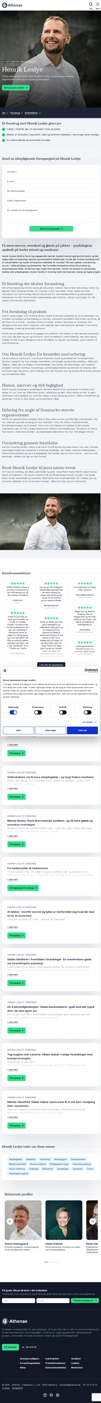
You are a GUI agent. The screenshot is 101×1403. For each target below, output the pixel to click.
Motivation (77, 1367)
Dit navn (12, 172)
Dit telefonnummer (16, 191)
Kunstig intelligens (29, 1358)
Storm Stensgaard (16, 1243)
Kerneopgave (60, 1159)
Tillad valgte (50, 730)
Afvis (18, 730)
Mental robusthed (17, 1164)
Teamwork (77, 1169)
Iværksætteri (52, 1358)
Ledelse (75, 1363)
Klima (23, 1367)
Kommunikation (78, 1159)
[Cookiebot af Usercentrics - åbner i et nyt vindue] (86, 671)
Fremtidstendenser (55, 1363)
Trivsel (90, 1169)
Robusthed (48, 1169)
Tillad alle (82, 730)
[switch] (38, 712)
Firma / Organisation (16, 200)
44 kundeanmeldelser (28, 61)
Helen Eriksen (54, 1243)
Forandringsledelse (30, 1363)
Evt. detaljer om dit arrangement (22, 210)
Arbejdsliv (31, 1159)
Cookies (6, 1388)
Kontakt (11, 1347)
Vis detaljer (87, 722)
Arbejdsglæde (15, 1159)
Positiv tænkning (17, 1169)
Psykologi (33, 1169)
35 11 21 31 (30, 1347)
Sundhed (75, 1358)
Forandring (45, 1159)
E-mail (11, 181)
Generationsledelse (55, 1367)
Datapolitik (17, 1388)
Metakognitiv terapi (59, 1164)
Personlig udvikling (81, 1164)
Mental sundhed (38, 1164)
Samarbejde (62, 1169)
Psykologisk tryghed (18, 1173)
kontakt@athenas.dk (70, 1385)
